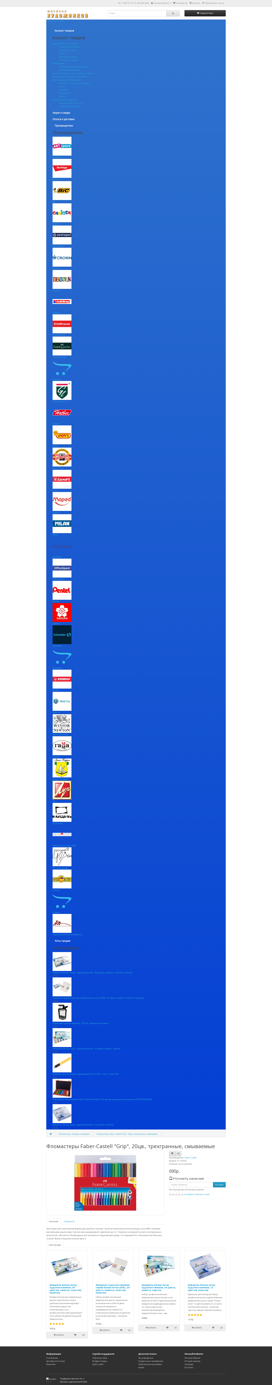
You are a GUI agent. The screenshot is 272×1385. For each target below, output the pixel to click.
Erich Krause (59, 335)
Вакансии (50, 1364)
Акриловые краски (68, 50)
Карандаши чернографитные (74, 66)
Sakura (56, 623)
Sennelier (57, 668)
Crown (56, 268)
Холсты (62, 96)
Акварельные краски (69, 47)
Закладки (188, 1364)
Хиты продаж (55, 1245)
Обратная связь (99, 1358)
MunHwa (57, 557)
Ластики (63, 90)
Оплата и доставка (63, 119)
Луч (54, 801)
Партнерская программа (150, 1364)
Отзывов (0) (69, 1221)
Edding (56, 312)
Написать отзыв (202, 1194)
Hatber (56, 423)
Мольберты (65, 93)
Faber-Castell (59, 357)
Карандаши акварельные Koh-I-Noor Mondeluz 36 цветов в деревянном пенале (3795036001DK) (102, 1099)
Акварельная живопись (71, 103)
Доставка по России (55, 1361)
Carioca (56, 224)
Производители (145, 1358)
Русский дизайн (61, 868)
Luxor (55, 490)
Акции (141, 1367)
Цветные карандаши (69, 70)
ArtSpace (57, 157)
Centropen (58, 246)
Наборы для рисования (65, 99)
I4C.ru (81, 1378)
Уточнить (219, 1184)
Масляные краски (68, 56)
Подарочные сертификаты (150, 1361)
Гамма (56, 756)
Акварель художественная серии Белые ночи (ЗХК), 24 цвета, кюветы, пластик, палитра (98, 998)
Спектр (56, 890)
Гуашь (62, 53)
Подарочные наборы (69, 106)
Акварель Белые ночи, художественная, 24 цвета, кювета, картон (86, 1048)
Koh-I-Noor (58, 468)
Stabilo (56, 690)
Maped (56, 512)
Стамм (56, 912)
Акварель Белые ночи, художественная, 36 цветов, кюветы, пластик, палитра (92, 972)
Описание (53, 1221)
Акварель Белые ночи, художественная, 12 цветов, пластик (83, 1124)
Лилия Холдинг (60, 779)
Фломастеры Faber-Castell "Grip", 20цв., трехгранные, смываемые (127, 1134)
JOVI (55, 446)
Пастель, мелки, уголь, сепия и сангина (73, 73)
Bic (54, 201)
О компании (52, 1358)
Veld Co (56, 712)
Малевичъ (58, 823)
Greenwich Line (60, 401)
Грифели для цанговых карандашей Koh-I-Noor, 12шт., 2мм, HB (85, 1074)
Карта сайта (97, 1364)
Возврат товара (99, 1361)
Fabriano (57, 379)
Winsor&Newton (60, 734)
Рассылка (188, 1367)
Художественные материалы (67, 934)
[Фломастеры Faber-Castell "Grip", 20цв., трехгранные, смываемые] (105, 1183)
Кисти (62, 86)
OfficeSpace (59, 579)
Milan (55, 534)
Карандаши (58, 63)
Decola (56, 290)
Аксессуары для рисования (67, 80)
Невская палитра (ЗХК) (64, 845)
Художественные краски (65, 43)
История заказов (192, 1361)
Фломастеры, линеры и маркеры (70, 76)
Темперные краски (68, 60)
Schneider (58, 645)
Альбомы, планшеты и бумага (74, 83)
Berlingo (57, 179)
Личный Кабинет (192, 1358)
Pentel (56, 601)
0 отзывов (188, 1194)
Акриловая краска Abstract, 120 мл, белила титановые (81, 1023)
